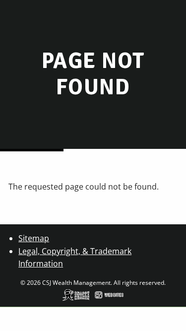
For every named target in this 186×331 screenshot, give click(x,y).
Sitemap (33, 238)
